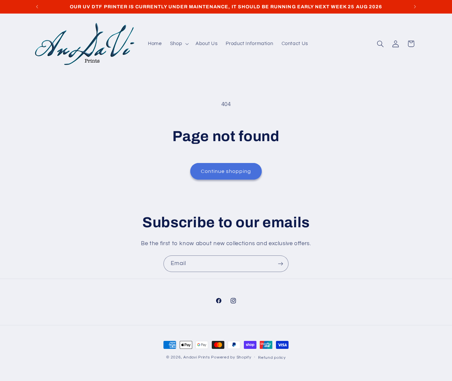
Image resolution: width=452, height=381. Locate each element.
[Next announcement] (415, 6)
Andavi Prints (196, 357)
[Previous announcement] (37, 6)
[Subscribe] (280, 263)
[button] (178, 43)
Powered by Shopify (231, 357)
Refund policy (272, 357)
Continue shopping (226, 171)
